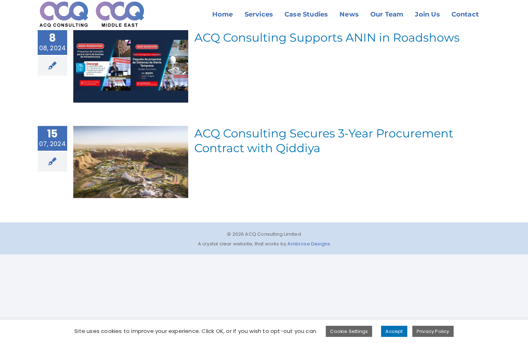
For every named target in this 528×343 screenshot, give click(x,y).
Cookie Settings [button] (349, 331)
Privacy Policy (433, 331)
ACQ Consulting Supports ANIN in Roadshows (327, 37)
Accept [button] (394, 331)
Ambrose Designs (308, 243)
